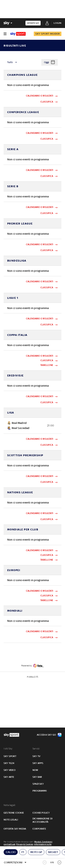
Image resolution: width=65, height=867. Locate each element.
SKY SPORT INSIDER (47, 33)
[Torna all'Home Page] (18, 34)
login (57, 23)
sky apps (38, 763)
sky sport (10, 756)
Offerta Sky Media (15, 828)
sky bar (37, 777)
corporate (39, 828)
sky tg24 (9, 763)
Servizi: (36, 748)
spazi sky (38, 783)
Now (35, 770)
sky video (10, 770)
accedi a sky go (46, 734)
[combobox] (22, 62)
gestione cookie (14, 812)
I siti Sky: (8, 748)
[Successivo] (59, 862)
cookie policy (41, 812)
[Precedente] (44, 862)
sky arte (9, 777)
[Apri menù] (5, 34)
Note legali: (10, 805)
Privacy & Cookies (24, 844)
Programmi (39, 790)
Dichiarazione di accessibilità (42, 820)
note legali (11, 819)
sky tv (36, 756)
